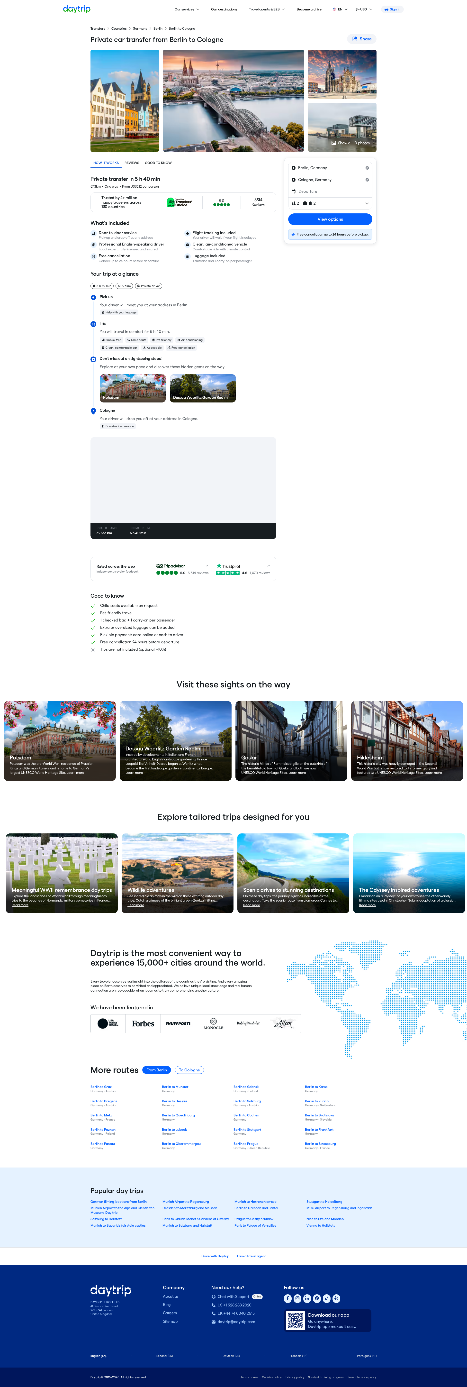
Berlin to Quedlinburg (178, 1115)
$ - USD (361, 9)
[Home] (76, 9)
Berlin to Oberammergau (181, 1144)
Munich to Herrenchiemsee (255, 1202)
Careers (170, 1313)
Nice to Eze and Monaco (325, 1219)
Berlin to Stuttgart (247, 1130)
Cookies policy (272, 1377)
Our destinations (224, 9)
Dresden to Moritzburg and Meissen (189, 1208)
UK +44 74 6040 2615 (236, 1313)
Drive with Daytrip (215, 1256)
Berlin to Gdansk (246, 1087)
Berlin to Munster (175, 1087)
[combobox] (330, 168)
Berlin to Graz (101, 1087)
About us (170, 1296)
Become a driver (310, 9)
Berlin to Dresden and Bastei (256, 1208)
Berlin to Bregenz (103, 1101)
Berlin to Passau (102, 1144)
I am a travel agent (251, 1256)
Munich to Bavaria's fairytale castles (117, 1225)
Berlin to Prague (246, 1144)
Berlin (157, 28)
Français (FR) (298, 1355)
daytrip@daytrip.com (236, 1322)
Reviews (132, 163)
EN (340, 9)
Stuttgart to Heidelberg (324, 1202)
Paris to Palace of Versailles (255, 1225)
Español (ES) (164, 1355)
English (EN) (98, 1355)
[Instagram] (297, 1298)
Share (366, 38)
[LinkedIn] (307, 1298)
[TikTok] (327, 1298)
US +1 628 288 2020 (235, 1305)
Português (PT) (367, 1355)
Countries (118, 28)
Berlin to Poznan (103, 1130)
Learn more (75, 773)
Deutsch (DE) (231, 1355)
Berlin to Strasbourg (320, 1144)
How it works (106, 163)
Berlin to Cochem (247, 1115)
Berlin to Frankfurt (319, 1130)
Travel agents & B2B (264, 9)
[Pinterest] (317, 1298)
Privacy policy (295, 1377)
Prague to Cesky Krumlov (253, 1219)
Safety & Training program (326, 1377)
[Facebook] (288, 1298)
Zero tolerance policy (362, 1377)
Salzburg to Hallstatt (106, 1219)
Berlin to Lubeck (174, 1130)
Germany (140, 28)
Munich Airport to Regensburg (185, 1202)
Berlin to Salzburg (247, 1101)
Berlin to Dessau (174, 1101)
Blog (167, 1305)
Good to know (158, 163)
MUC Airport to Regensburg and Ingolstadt (339, 1208)
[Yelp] (336, 1298)
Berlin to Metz (101, 1115)
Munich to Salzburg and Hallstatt (187, 1225)
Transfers (97, 28)
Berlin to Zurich (317, 1101)
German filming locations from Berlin (118, 1202)
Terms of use (249, 1377)
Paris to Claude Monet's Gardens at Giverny (195, 1219)
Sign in (395, 9)
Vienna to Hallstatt (320, 1225)
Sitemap (170, 1321)
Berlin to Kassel (316, 1087)
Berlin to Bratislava (319, 1115)
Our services (184, 9)
